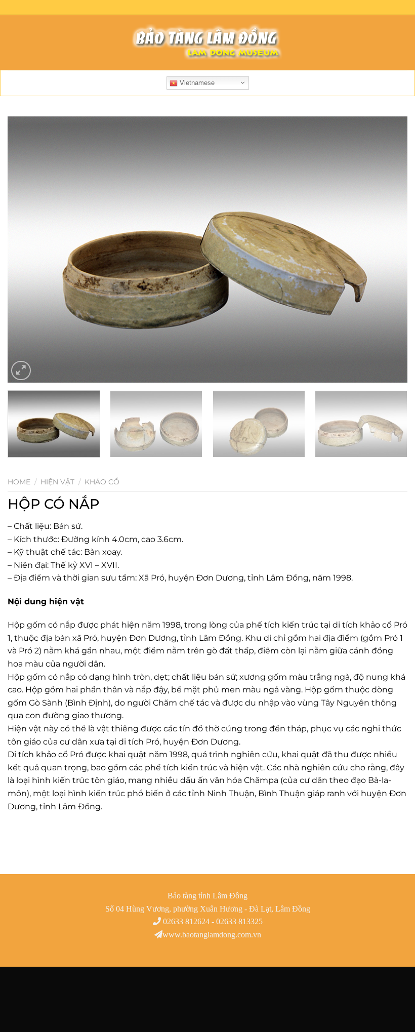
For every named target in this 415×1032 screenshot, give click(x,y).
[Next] (387, 249)
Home (19, 482)
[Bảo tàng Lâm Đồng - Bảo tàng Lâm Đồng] (207, 42)
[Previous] (28, 249)
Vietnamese (196, 83)
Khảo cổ (102, 482)
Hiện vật (57, 482)
